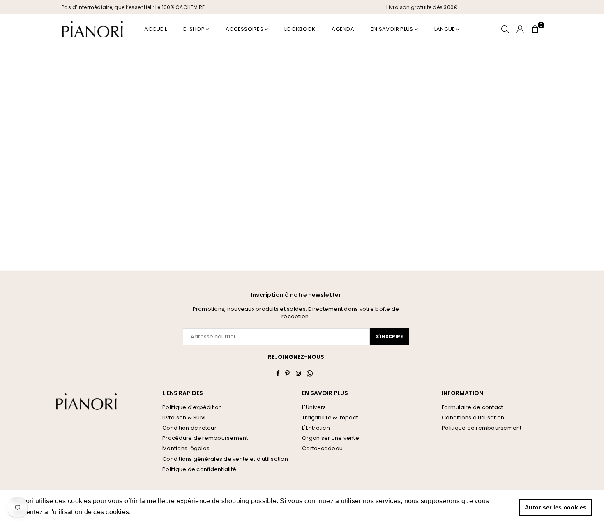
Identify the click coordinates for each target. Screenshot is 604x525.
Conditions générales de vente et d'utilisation (225, 459)
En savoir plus (392, 29)
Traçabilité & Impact (330, 417)
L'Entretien (316, 428)
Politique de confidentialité (199, 469)
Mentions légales (186, 448)
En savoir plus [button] (155, 512)
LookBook (299, 29)
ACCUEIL (155, 29)
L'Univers (314, 407)
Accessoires (244, 29)
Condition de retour (189, 428)
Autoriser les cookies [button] (555, 507)
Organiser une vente (330, 438)
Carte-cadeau (322, 448)
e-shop (194, 29)
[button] (535, 29)
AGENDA (343, 29)
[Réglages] (520, 29)
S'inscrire (389, 336)
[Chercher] (505, 29)
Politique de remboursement (482, 428)
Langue (444, 29)
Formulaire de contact (472, 407)
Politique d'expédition (192, 407)
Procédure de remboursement (205, 438)
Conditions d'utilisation (473, 417)
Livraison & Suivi (183, 417)
